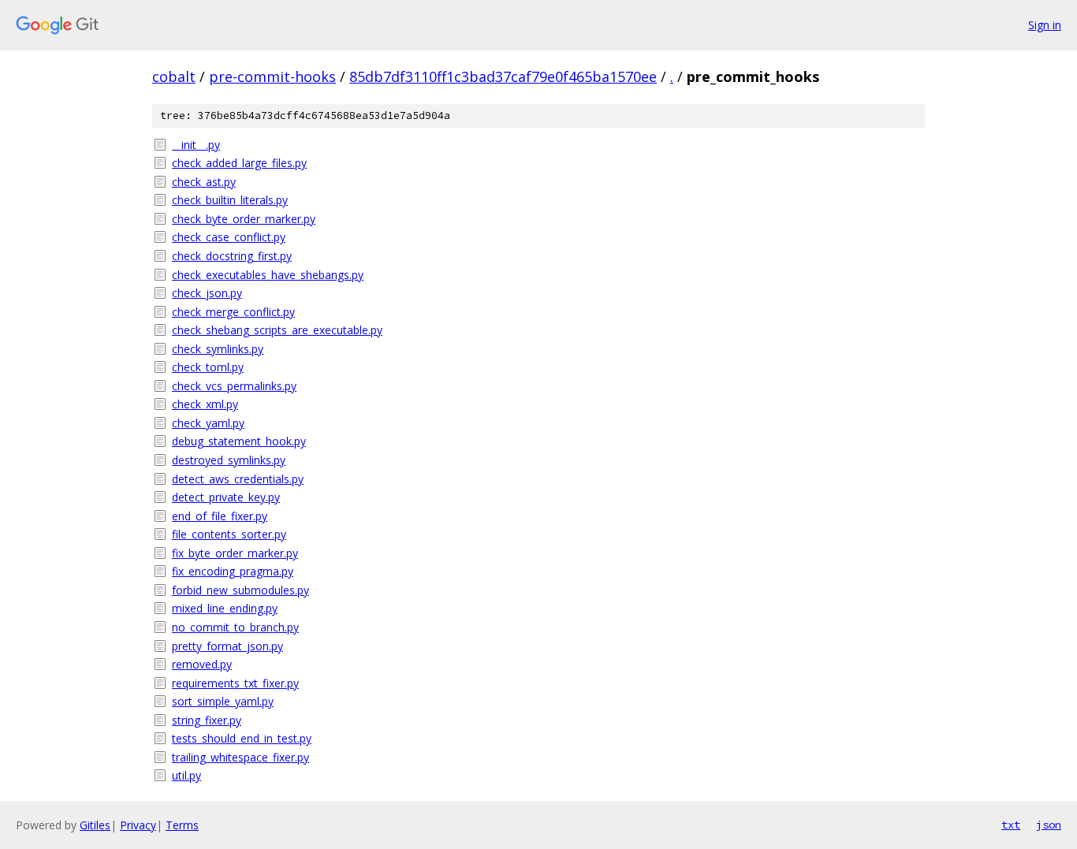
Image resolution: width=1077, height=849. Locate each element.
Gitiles (95, 824)
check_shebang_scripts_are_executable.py (277, 329)
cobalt (174, 76)
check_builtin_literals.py (230, 199)
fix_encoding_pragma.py (232, 571)
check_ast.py (204, 181)
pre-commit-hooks (272, 76)
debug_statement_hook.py (239, 441)
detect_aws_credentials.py (238, 478)
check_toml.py (208, 366)
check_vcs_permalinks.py (234, 385)
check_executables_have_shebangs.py (267, 274)
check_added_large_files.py (239, 162)
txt (1010, 824)
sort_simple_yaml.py (223, 701)
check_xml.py (205, 404)
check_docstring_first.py (232, 255)
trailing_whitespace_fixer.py (240, 757)
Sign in (1044, 24)
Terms (182, 824)
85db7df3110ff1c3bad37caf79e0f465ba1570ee (503, 76)
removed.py (202, 664)
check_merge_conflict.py (233, 311)
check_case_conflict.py (228, 236)
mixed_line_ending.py (225, 608)
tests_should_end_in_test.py (241, 738)
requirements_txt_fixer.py (235, 683)
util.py (186, 775)
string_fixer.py (206, 720)
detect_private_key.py (226, 497)
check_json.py (207, 292)
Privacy (138, 824)
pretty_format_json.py (227, 646)
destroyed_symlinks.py (228, 459)
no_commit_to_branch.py (235, 627)
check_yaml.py (208, 422)
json (1048, 824)
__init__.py (196, 144)
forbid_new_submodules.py (240, 590)
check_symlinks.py (217, 348)
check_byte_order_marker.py (243, 218)
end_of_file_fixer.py (219, 515)
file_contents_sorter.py (229, 534)
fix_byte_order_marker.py (235, 553)
